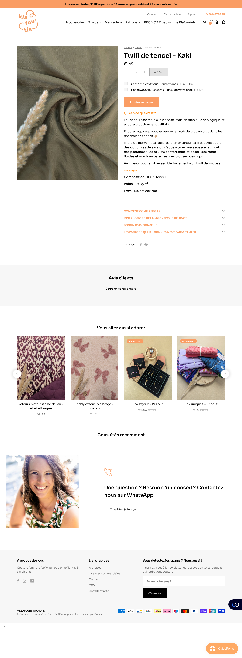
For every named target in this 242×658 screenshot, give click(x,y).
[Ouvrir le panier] (223, 22)
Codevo (98, 614)
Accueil (128, 47)
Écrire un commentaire (121, 288)
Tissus (138, 47)
